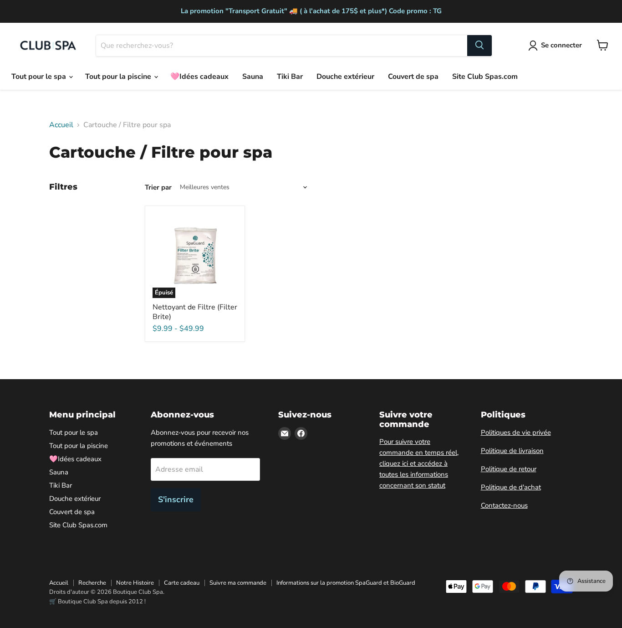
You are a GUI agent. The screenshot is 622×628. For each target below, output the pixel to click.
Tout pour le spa (39, 77)
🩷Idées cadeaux (199, 77)
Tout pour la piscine (119, 77)
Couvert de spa (413, 77)
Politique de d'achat (511, 487)
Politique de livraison (512, 450)
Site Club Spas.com (485, 77)
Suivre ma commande (237, 583)
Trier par (158, 187)
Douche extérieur (345, 77)
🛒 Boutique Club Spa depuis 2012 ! (97, 601)
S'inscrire (176, 499)
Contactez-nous (504, 505)
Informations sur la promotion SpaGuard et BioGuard (345, 583)
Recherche (92, 583)
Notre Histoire (135, 583)
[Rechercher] (479, 45)
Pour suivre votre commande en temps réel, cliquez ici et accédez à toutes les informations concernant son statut (419, 463)
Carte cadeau (181, 583)
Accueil (61, 125)
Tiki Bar (290, 77)
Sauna (252, 77)
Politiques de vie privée (516, 432)
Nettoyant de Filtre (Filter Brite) (195, 312)
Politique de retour (508, 469)
